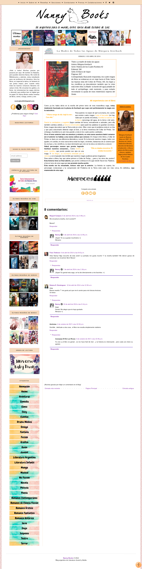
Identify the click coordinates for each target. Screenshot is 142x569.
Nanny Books (68, 558)
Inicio (23, 2)
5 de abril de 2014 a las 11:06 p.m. (75, 235)
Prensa (81, 2)
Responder (53, 226)
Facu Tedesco (55, 253)
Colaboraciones (95, 2)
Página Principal (91, 388)
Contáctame (69, 2)
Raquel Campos (56, 216)
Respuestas (56, 231)
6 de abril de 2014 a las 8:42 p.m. (72, 253)
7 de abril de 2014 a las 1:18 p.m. (75, 269)
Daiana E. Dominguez (58, 285)
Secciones (56, 2)
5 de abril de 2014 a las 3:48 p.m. (74, 216)
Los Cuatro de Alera (125, 161)
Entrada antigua (128, 388)
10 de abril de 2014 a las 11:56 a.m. (79, 285)
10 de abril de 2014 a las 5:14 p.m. (75, 304)
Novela (90, 200)
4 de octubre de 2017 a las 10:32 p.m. (70, 324)
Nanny (57, 235)
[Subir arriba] (138, 565)
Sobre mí (33, 2)
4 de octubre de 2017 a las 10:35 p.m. (89, 339)
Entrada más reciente (52, 388)
